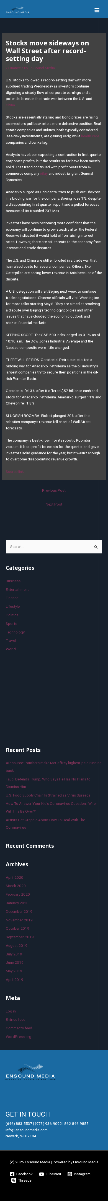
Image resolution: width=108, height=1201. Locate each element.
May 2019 (14, 971)
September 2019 (20, 937)
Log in (11, 1011)
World (11, 649)
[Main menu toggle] (97, 10)
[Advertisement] (47, 698)
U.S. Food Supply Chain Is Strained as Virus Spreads (48, 795)
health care (90, 136)
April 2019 (14, 979)
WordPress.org (18, 1036)
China (10, 105)
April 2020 (14, 877)
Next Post (54, 504)
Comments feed (19, 1028)
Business (13, 581)
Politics (12, 615)
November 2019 (19, 920)
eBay (44, 173)
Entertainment (17, 589)
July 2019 (14, 954)
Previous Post (54, 490)
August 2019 (16, 945)
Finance (14, 68)
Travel (11, 640)
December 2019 (19, 911)
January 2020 (17, 903)
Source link (15, 471)
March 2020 (16, 885)
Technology (15, 632)
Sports (11, 623)
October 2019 (17, 928)
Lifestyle (13, 606)
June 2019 (15, 962)
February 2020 (18, 894)
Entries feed (15, 1019)
